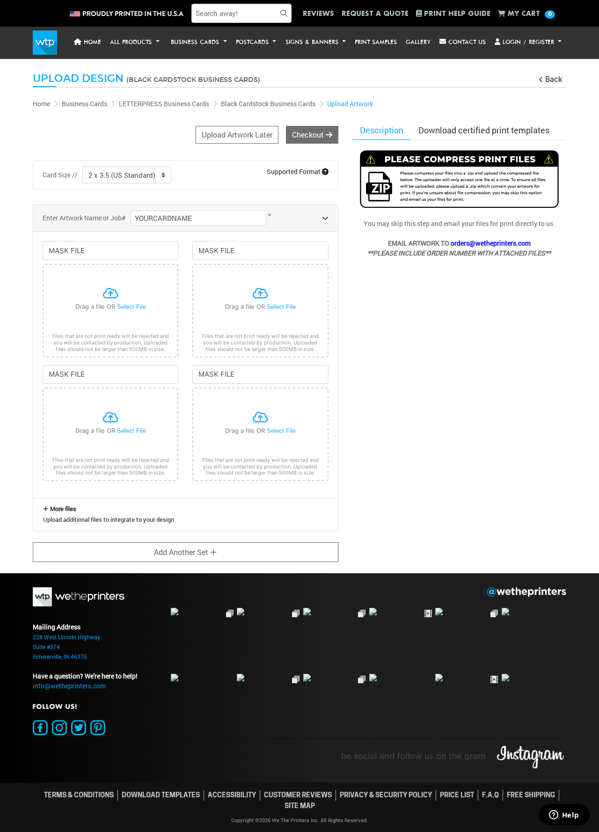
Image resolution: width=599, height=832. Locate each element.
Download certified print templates (483, 130)
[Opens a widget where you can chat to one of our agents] (564, 815)
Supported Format (294, 171)
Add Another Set (182, 552)
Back (553, 79)
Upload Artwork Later (237, 134)
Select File (131, 307)
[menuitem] (87, 43)
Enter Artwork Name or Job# (84, 217)
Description (381, 130)
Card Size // (60, 174)
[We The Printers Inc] (45, 42)
